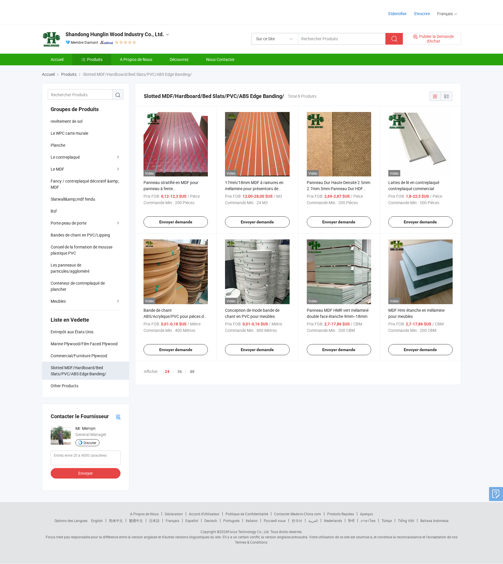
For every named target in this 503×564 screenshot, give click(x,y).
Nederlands (333, 520)
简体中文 (116, 520)
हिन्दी (351, 520)
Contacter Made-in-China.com (297, 514)
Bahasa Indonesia (434, 520)
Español (191, 520)
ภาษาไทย (368, 520)
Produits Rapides (340, 514)
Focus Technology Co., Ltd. (249, 531)
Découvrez (179, 59)
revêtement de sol (66, 121)
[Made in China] (79, 11)
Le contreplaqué (65, 157)
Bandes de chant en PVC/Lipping (80, 235)
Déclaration (174, 514)
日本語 (154, 520)
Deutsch (210, 520)
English (97, 520)
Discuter (90, 442)
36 (179, 371)
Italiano (252, 520)
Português (231, 520)
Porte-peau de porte (68, 223)
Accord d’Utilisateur (204, 514)
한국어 (297, 520)
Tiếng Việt (406, 520)
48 (192, 371)
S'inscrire (422, 13)
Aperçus (366, 514)
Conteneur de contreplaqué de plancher (78, 286)
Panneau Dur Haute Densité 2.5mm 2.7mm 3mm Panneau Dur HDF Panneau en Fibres (338, 188)
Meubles (58, 301)
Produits (94, 59)
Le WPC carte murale (69, 133)
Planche (58, 145)
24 (167, 371)
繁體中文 (136, 520)
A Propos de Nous (136, 59)
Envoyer (85, 473)
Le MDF (57, 169)
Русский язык (275, 520)
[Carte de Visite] (118, 417)
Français (172, 520)
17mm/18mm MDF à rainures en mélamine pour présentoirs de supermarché (254, 188)
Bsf (54, 211)
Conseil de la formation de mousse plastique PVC (81, 250)
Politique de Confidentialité (247, 514)
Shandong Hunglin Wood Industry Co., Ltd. (114, 34)
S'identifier (397, 13)
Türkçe (387, 520)
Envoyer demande (175, 222)
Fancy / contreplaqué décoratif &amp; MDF (85, 184)
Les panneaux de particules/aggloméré (70, 268)
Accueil (57, 59)
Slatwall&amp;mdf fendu (73, 199)
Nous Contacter (220, 59)
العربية (313, 520)
